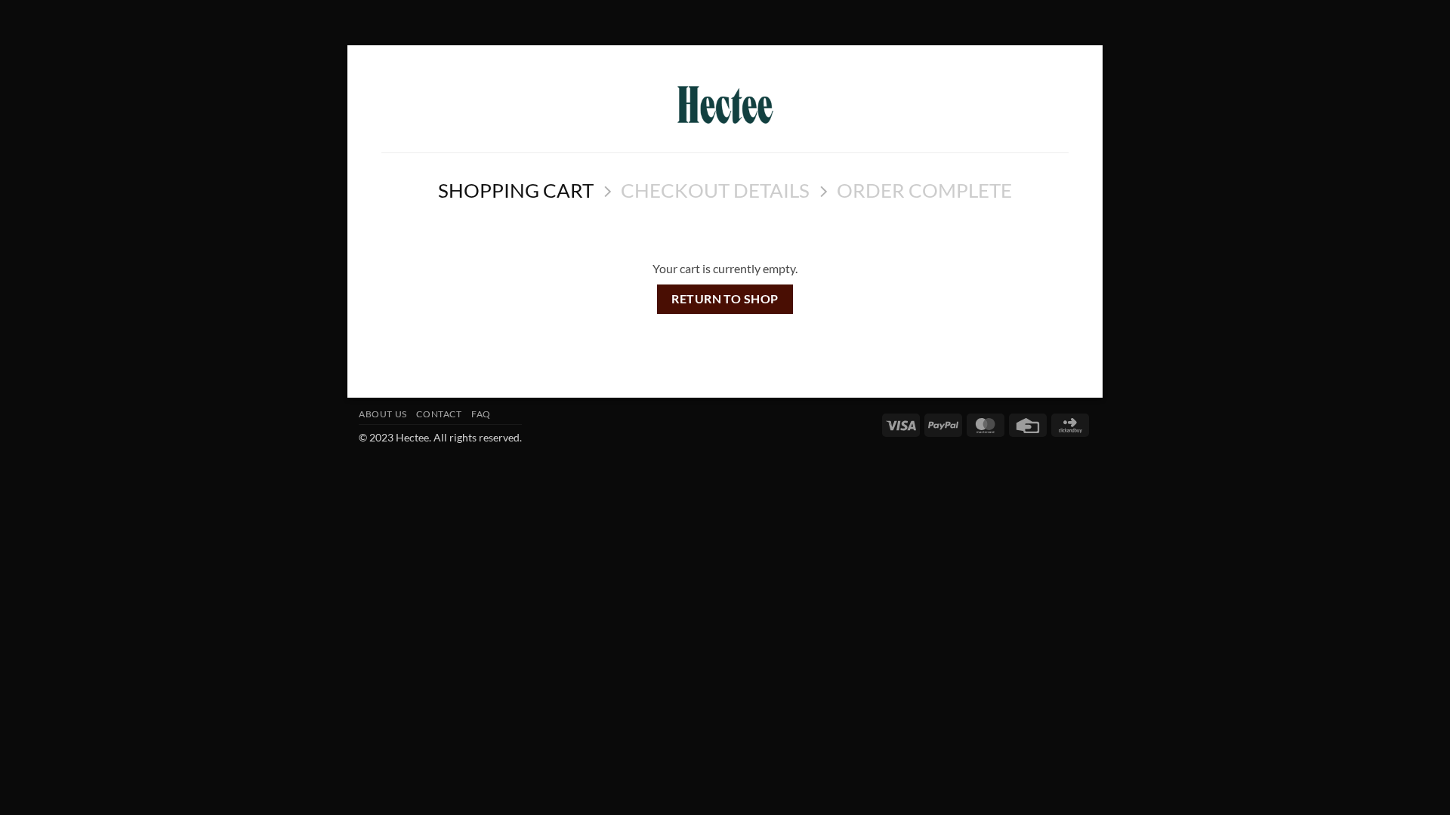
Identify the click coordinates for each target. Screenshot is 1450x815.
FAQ (481, 414)
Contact (438, 414)
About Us (383, 414)
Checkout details (715, 190)
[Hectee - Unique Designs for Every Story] (725, 104)
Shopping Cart (516, 190)
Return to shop (725, 299)
